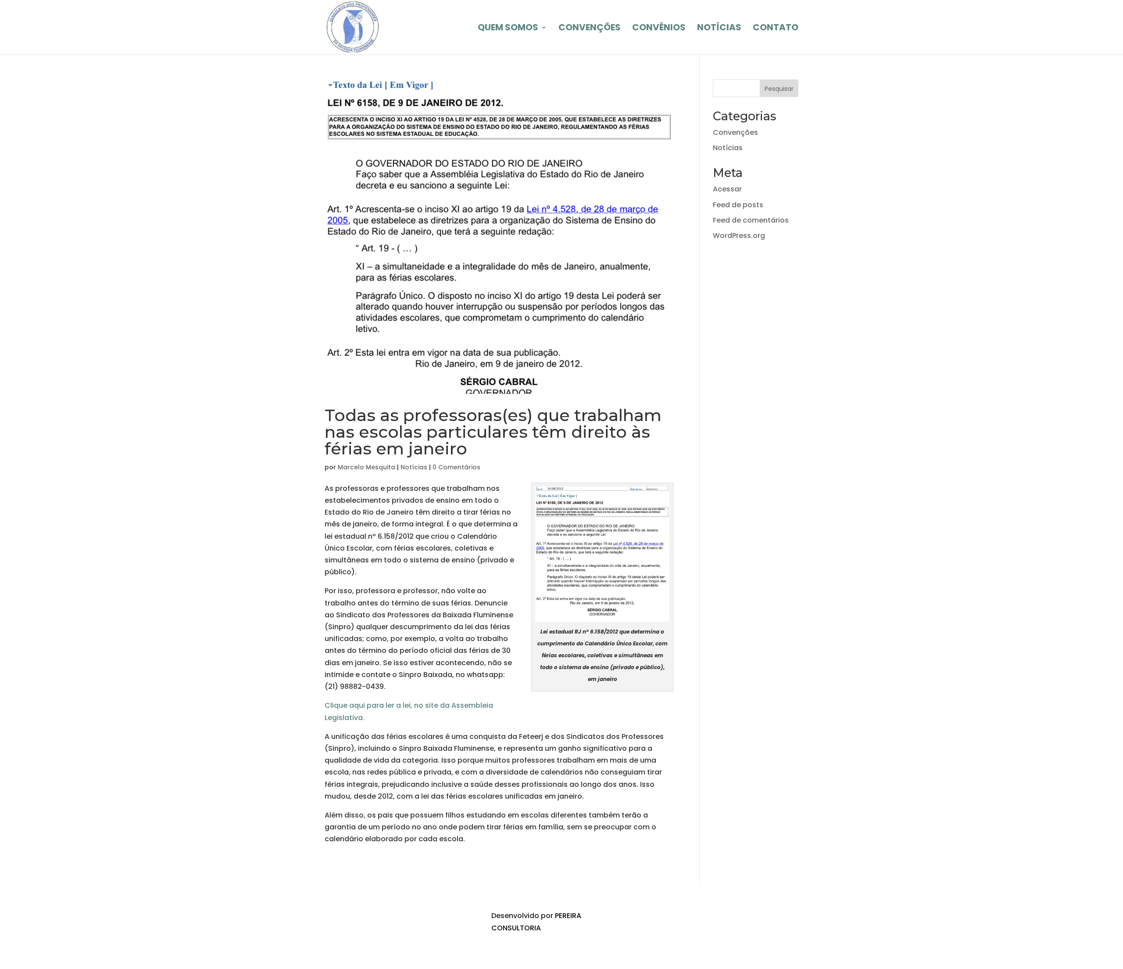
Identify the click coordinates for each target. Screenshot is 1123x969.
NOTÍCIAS (719, 28)
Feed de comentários (751, 220)
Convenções (735, 132)
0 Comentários (456, 467)
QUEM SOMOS (508, 28)
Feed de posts (738, 205)
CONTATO (775, 28)
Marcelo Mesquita (366, 467)
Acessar (727, 189)
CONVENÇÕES (589, 28)
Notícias (414, 467)
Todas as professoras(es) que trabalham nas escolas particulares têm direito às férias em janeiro (493, 432)
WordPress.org (739, 236)
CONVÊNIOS (659, 28)
